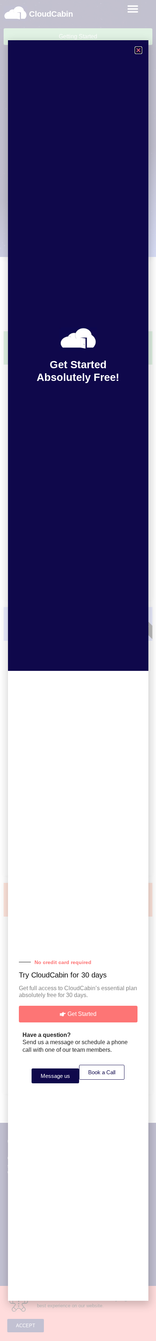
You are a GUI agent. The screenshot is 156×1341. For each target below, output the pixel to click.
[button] (138, 50)
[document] (78, 670)
